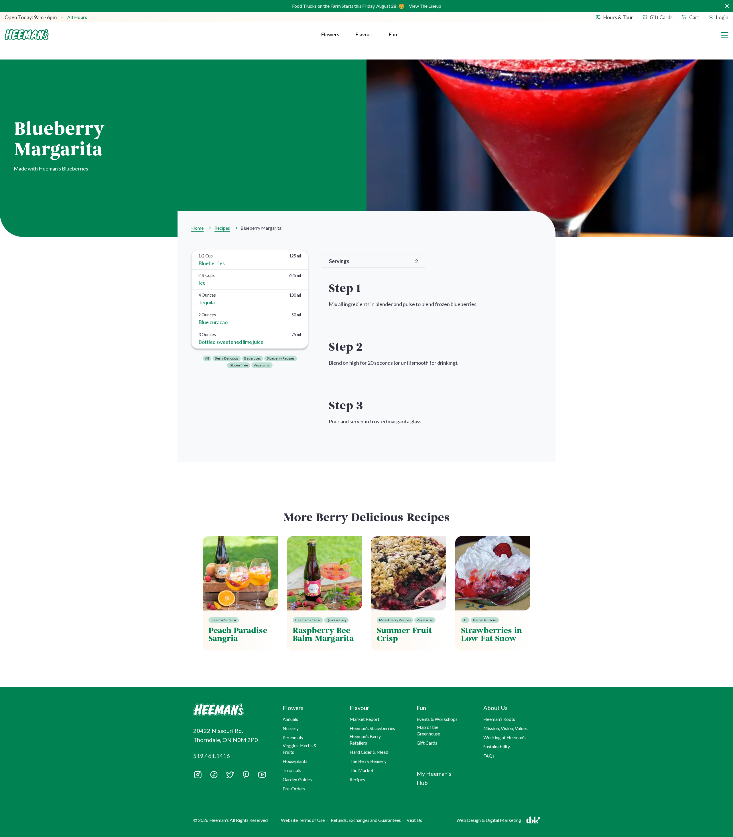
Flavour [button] (364, 34)
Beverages (252, 358)
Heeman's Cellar (224, 620)
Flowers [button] (330, 34)
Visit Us (414, 820)
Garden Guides (297, 779)
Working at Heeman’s (504, 737)
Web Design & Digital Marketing (489, 821)
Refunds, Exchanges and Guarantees (366, 820)
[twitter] (230, 776)
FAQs (488, 755)
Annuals (290, 719)
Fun (393, 34)
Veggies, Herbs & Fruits (300, 748)
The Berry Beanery (368, 761)
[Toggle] (724, 34)
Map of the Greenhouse (428, 730)
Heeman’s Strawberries (372, 728)
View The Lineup (425, 6)
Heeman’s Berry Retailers (365, 739)
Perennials (293, 737)
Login (722, 17)
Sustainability (496, 746)
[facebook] (213, 774)
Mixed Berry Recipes (395, 620)
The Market (361, 770)
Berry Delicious (227, 358)
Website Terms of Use (303, 820)
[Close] (727, 6)
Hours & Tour (618, 17)
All (207, 358)
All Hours (77, 17)
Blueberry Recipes (281, 358)
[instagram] (197, 776)
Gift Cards (661, 17)
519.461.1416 (211, 755)
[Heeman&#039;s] (231, 710)
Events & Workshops (437, 719)
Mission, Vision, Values (505, 728)
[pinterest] (246, 774)
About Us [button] (495, 707)
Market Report (364, 719)
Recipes (222, 228)
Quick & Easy (336, 620)
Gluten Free (238, 365)
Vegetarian (262, 365)
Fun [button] (421, 707)
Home (197, 228)
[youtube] (262, 776)
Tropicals (292, 770)
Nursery (291, 728)
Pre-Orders (294, 788)
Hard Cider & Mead (369, 752)
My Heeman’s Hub (434, 778)
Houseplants (295, 761)
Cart (694, 17)
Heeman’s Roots (499, 719)
